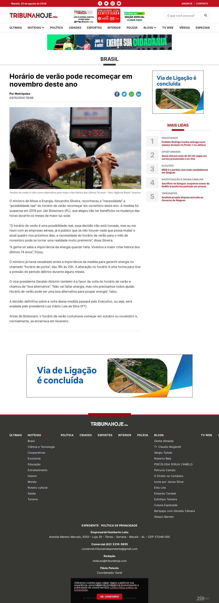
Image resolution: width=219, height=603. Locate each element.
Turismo (33, 499)
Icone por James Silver (169, 481)
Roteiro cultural (38, 487)
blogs (148, 27)
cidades (75, 27)
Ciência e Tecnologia (41, 446)
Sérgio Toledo (163, 452)
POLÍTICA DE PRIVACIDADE (119, 525)
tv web (167, 27)
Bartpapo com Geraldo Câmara (174, 511)
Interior (32, 476)
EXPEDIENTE (90, 525)
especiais (203, 27)
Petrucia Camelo (165, 470)
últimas (15, 27)
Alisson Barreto (164, 516)
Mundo (32, 481)
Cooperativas (36, 452)
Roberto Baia (162, 458)
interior (114, 27)
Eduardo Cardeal (165, 493)
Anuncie (187, 3)
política (56, 27)
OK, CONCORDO (109, 596)
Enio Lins (160, 487)
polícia (132, 27)
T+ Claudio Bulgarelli (167, 446)
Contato (202, 3)
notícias (34, 27)
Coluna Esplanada (165, 505)
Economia (34, 458)
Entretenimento (38, 470)
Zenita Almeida (163, 441)
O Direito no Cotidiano (168, 476)
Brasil (31, 441)
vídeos (184, 27)
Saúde (32, 493)
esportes (94, 27)
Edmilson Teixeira (165, 499)
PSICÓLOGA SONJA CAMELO (173, 464)
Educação (34, 464)
